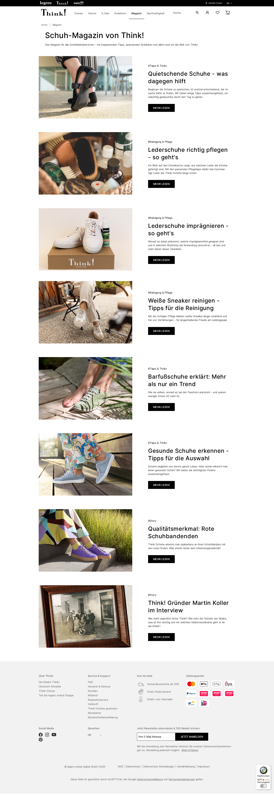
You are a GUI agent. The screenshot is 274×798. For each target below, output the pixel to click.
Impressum (203, 766)
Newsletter (94, 713)
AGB (120, 766)
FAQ (90, 682)
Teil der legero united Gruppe (56, 695)
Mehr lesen (161, 184)
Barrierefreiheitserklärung (103, 717)
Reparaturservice (98, 699)
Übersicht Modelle (50, 686)
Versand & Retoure (99, 686)
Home (44, 24)
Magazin (57, 24)
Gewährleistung (186, 766)
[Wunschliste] (217, 12)
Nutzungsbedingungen (182, 779)
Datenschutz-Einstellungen (158, 766)
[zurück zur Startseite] (53, 12)
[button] (45, 3)
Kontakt (93, 690)
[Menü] (269, 767)
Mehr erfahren (190, 750)
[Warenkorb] (228, 12)
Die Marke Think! (49, 682)
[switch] (263, 786)
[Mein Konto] (207, 12)
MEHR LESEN (161, 107)
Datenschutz (133, 766)
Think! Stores (47, 690)
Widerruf (93, 695)
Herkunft (93, 704)
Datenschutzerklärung (150, 779)
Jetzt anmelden (191, 736)
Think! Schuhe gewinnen (102, 708)
